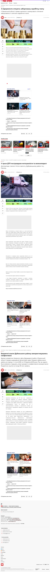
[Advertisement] (19, 70)
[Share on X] (3, 46)
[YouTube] (45, 564)
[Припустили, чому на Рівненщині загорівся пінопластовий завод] (31, 144)
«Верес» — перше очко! (11, 121)
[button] (2, 1)
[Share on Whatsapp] (3, 49)
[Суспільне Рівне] (27, 152)
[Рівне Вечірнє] (9, 1)
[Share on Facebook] (3, 44)
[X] (44, 564)
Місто (9, 147)
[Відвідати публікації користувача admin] (2, 17)
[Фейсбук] (43, 564)
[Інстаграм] (47, 564)
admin (5, 17)
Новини (3, 147)
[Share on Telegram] (3, 51)
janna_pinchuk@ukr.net (17, 520)
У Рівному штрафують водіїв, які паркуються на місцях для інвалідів (6, 150)
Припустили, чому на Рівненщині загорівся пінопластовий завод (29, 150)
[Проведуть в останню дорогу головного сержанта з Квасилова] (19, 144)
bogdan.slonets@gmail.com (16, 519)
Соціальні (27, 147)
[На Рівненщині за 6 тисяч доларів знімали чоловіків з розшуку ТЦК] (43, 144)
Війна (18, 147)
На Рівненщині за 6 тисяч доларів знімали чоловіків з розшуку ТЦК (43, 150)
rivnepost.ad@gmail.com (12, 521)
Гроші (6, 147)
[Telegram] (48, 564)
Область (39, 147)
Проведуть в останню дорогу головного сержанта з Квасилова (18, 150)
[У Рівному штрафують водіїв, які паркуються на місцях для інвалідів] (6, 144)
